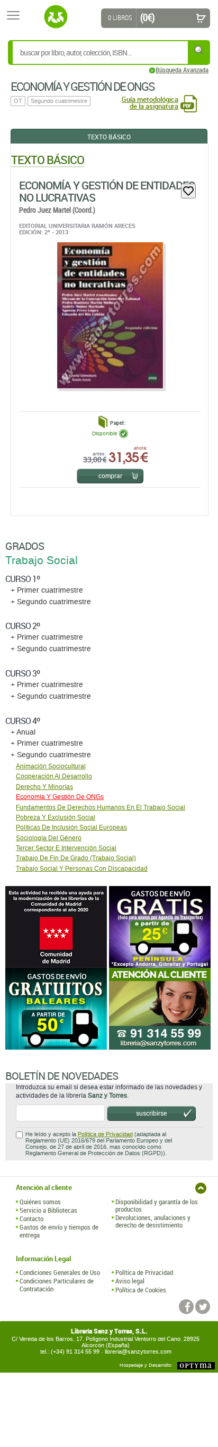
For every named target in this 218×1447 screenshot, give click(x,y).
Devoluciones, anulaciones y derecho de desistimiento (152, 1221)
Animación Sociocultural (51, 766)
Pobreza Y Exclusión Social (55, 817)
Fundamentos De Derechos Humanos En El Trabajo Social (100, 807)
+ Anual (23, 732)
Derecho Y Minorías (44, 787)
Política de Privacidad (105, 1134)
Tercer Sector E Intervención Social (66, 848)
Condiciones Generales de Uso (60, 1272)
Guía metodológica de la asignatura (150, 103)
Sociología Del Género (48, 838)
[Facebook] (186, 1306)
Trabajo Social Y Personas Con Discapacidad (82, 868)
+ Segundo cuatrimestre (51, 602)
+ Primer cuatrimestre (47, 590)
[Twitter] (202, 1306)
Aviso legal (129, 1280)
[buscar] (199, 50)
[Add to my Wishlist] (188, 191)
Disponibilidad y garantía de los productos (156, 1205)
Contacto (31, 1218)
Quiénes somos (40, 1201)
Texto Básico (109, 136)
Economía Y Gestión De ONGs (60, 797)
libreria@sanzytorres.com (138, 1351)
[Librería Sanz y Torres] (55, 17)
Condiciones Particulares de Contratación (57, 1284)
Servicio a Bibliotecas (48, 1210)
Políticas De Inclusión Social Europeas (71, 827)
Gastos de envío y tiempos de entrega (59, 1231)
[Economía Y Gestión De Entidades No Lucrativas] (109, 315)
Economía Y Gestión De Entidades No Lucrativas (107, 191)
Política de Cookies (140, 1289)
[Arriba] (200, 1188)
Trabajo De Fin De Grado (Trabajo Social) (76, 858)
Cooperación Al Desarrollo (54, 776)
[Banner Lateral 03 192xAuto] (161, 1009)
